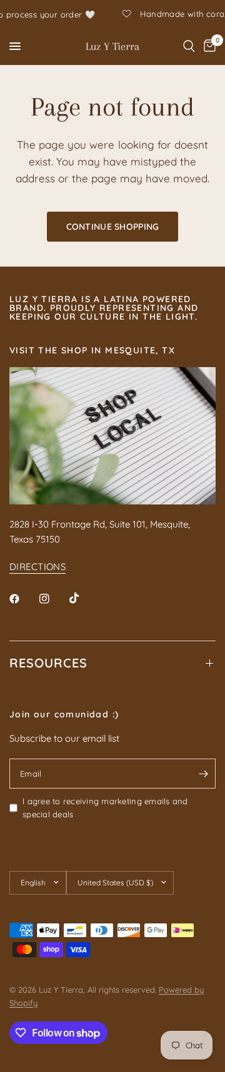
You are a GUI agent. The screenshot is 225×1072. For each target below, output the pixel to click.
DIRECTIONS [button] (37, 566)
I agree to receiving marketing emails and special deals (105, 807)
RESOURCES (48, 663)
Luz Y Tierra (112, 46)
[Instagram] (53, 598)
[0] (207, 46)
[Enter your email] (203, 774)
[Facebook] (23, 598)
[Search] (189, 46)
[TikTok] (83, 598)
